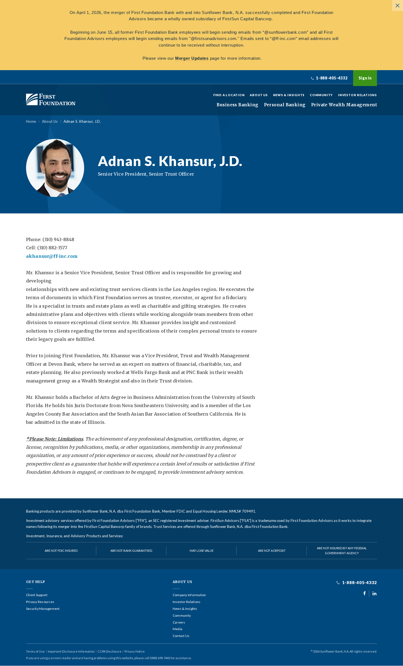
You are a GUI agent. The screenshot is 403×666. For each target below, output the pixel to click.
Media (177, 629)
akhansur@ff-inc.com (52, 256)
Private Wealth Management (344, 104)
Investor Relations (357, 95)
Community (321, 95)
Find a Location (229, 95)
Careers (179, 622)
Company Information (189, 595)
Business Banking (237, 104)
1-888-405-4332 (359, 582)
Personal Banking (285, 104)
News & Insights (289, 95)
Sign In (365, 78)
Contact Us (181, 636)
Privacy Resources (40, 602)
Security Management (43, 609)
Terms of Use (35, 651)
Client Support (36, 595)
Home (31, 121)
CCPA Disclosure (109, 651)
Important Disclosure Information (71, 651)
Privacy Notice (134, 651)
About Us (259, 95)
